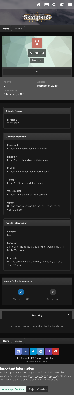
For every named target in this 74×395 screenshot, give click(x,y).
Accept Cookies (14, 389)
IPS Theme (22, 358)
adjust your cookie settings (43, 376)
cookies (22, 372)
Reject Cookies (37, 389)
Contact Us (51, 358)
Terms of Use (50, 379)
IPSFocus (36, 358)
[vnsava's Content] (37, 71)
